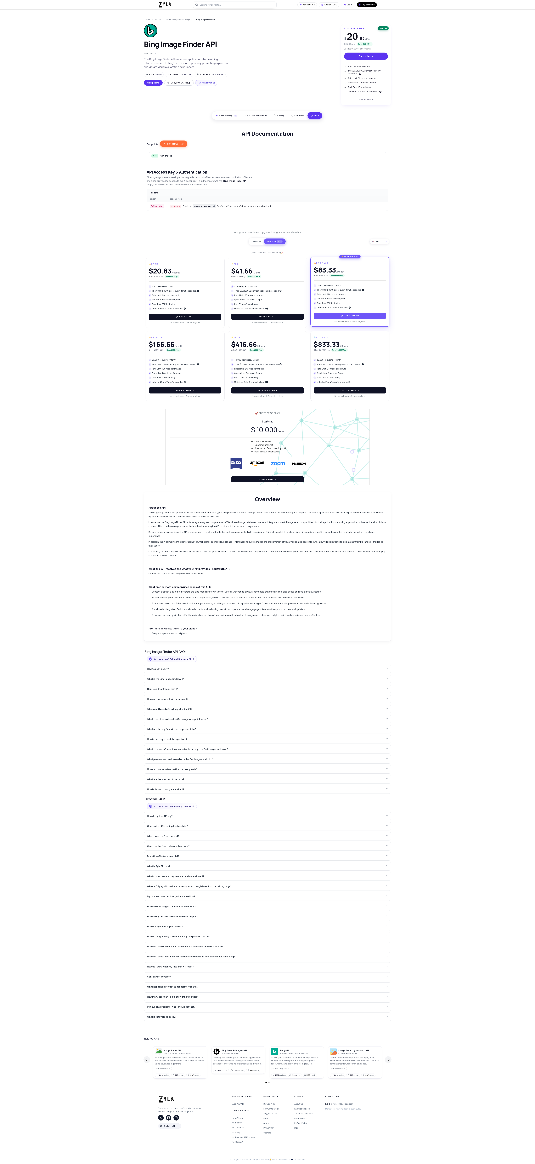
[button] (267, 669)
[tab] (255, 115)
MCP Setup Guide (271, 1108)
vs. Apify (236, 1132)
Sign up (266, 1123)
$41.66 (267, 316)
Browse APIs (269, 1104)
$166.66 (185, 390)
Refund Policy (300, 1123)
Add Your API (238, 1104)
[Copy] (214, 206)
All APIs (158, 19)
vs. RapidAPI (237, 1122)
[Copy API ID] (156, 53)
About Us (298, 1104)
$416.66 (267, 390)
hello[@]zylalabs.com (343, 1104)
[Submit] (196, 5)
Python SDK (268, 1128)
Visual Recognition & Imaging (179, 19)
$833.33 (350, 390)
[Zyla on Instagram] (176, 1118)
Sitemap (267, 1132)
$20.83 (185, 316)
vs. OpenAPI (237, 1142)
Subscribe (364, 56)
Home (147, 19)
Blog (296, 1128)
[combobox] (235, 5)
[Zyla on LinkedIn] (168, 1118)
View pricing (153, 82)
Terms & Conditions (303, 1113)
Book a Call (266, 479)
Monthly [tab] (256, 241)
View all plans (365, 99)
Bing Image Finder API (205, 19)
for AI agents (211, 74)
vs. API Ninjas (238, 1127)
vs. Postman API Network (243, 1137)
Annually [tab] (274, 241)
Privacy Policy (300, 1118)
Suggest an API (270, 1113)
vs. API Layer (238, 1118)
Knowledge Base (302, 1108)
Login (265, 1118)
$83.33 (350, 315)
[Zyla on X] (161, 1118)
